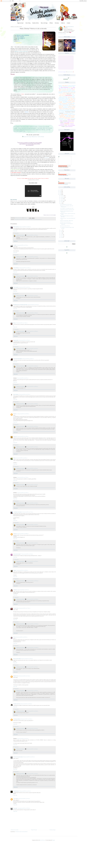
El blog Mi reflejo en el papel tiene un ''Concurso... (66, 224)
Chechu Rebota (16, 267)
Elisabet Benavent (64, 96)
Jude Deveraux (64, 103)
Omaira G (15, 436)
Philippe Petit (71, 113)
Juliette (14, 570)
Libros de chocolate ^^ (17, 554)
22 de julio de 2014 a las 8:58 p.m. (32, 403)
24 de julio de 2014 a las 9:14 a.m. (24, 798)
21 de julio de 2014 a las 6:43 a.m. (33, 304)
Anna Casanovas (70, 86)
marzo (61, 234)
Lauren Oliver (61, 106)
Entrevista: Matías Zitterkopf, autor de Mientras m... (66, 211)
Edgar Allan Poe (62, 95)
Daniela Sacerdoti (66, 92)
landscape (72, 122)
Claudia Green (15, 608)
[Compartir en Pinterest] (34, 218)
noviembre (62, 197)
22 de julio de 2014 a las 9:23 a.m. (21, 637)
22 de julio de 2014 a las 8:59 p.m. (32, 426)
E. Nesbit (73, 94)
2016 (60, 191)
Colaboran (63, 22)
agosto (61, 201)
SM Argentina (61, 115)
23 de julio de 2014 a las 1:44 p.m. (32, 773)
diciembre (62, 195)
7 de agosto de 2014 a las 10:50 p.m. (24, 808)
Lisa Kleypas (70, 106)
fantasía (15, 219)
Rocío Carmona (69, 114)
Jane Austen (70, 100)
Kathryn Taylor (71, 104)
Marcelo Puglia (65, 107)
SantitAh (14, 245)
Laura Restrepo (73, 105)
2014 (60, 194)
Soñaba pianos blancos (20, 235)
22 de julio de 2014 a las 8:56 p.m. (32, 386)
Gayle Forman (72, 98)
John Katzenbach (69, 102)
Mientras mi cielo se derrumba (27, 219)
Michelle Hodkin (67, 109)
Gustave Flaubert (61, 99)
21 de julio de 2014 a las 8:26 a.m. (28, 358)
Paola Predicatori (66, 113)
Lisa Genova (65, 106)
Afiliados (51, 22)
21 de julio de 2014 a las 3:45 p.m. (32, 276)
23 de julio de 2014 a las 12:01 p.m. (29, 756)
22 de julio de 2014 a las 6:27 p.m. (23, 738)
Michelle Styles (72, 109)
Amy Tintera (60, 86)
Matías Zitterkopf (19, 219)
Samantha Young (71, 115)
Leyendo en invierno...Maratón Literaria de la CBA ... (67, 214)
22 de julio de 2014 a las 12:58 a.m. (22, 570)
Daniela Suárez (72, 92)
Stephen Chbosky (68, 116)
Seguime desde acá (70, 71)
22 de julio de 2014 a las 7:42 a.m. (24, 608)
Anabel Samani (16, 791)
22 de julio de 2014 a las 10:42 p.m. (32, 599)
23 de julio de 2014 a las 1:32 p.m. (32, 728)
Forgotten (47, 157)
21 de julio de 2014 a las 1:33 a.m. (22, 245)
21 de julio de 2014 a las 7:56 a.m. (24, 340)
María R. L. (15, 413)
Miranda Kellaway (61, 110)
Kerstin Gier (61, 105)
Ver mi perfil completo (62, 33)
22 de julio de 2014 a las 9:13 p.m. (32, 446)
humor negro (66, 122)
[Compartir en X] (31, 218)
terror (65, 125)
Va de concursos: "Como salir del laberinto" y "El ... (67, 219)
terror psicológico (71, 125)
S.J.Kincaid (73, 114)
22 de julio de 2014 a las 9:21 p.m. (32, 468)
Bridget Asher (69, 88)
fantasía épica (71, 121)
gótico (61, 122)
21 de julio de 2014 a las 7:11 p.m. (27, 512)
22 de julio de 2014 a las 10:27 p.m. (32, 580)
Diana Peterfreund (63, 94)
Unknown (15, 533)
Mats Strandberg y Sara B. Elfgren (68, 108)
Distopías (69, 94)
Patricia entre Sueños (17, 658)
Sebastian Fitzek (62, 116)
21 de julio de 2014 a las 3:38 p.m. (32, 235)
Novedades (68, 112)
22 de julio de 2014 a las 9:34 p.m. (32, 561)
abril (61, 233)
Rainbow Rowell (64, 114)
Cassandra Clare (65, 89)
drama (73, 119)
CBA (72, 88)
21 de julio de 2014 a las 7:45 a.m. (22, 322)
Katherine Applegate (65, 104)
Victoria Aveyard (67, 118)
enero (61, 237)
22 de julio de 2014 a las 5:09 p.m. (26, 703)
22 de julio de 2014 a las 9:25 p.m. (32, 524)
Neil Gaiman (71, 110)
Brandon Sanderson (63, 88)
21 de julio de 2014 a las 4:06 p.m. (23, 492)
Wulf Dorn (65, 119)
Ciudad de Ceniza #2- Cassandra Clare (67, 209)
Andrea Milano (65, 86)
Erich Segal (65, 97)
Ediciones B (68, 95)
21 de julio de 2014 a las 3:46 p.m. (32, 295)
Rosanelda (15, 808)
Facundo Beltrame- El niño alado (66, 204)
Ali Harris (69, 85)
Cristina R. (15, 589)
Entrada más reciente (14, 829)
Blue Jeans (70, 87)
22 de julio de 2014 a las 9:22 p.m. (32, 484)
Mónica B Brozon (66, 110)
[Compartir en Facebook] (32, 218)
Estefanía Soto (15, 675)
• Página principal (20, 22)
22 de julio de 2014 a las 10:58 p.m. (33, 647)
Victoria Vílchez (73, 118)
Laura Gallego (68, 105)
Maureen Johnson (62, 109)
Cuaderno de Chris (16, 703)
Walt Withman (61, 119)
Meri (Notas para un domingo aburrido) (20, 304)
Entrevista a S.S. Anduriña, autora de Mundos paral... (66, 206)
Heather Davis (66, 99)
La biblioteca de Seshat (17, 512)
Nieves (14, 457)
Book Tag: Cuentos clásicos (65, 225)
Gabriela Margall (67, 98)
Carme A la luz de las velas (18, 756)
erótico (61, 121)
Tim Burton (72, 117)
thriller (63, 126)
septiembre (62, 200)
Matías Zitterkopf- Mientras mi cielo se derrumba (66, 216)
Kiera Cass (64, 105)
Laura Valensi (15, 798)
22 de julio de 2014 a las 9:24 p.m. (32, 503)
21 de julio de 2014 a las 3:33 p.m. (23, 477)
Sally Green (66, 115)
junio (61, 230)
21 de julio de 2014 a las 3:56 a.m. (25, 267)
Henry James (71, 99)
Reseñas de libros (35, 22)
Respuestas (17, 233)
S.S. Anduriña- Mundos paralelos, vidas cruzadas (67, 228)
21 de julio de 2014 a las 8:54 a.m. (23, 378)
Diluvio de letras (16, 226)
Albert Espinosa (65, 85)
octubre (61, 198)
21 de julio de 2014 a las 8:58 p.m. (23, 533)
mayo (61, 231)
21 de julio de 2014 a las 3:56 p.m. (32, 331)
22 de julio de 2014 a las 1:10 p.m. (24, 675)
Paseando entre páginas (17, 358)
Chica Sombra (15, 287)
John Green (64, 102)
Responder (15, 230)
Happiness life (15, 340)
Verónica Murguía (61, 118)
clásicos (69, 119)
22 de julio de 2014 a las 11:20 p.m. (32, 690)
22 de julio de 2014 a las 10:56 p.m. (33, 623)
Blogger (53, 840)
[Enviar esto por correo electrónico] (29, 218)
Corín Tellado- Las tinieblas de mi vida (66, 208)
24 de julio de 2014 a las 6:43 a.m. (25, 791)
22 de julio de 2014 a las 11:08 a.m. (27, 658)
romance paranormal (38, 219)
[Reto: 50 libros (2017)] (64, 164)
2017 (60, 190)
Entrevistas (57, 22)
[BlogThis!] (30, 218)
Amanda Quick (73, 85)
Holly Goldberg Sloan (64, 100)
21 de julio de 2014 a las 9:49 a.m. (24, 394)
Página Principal (34, 829)
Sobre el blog (27, 22)
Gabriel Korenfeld (62, 98)
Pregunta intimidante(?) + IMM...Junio (66, 220)
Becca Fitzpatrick (64, 87)
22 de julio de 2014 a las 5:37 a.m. (23, 589)
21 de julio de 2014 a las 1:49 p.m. (23, 436)
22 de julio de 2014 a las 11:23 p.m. (32, 711)
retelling (62, 123)
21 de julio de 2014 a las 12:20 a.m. (25, 226)
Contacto (68, 22)
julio (61, 203)
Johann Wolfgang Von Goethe (67, 101)
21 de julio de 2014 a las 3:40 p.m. (32, 256)
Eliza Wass (72, 96)
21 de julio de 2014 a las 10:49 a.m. (23, 413)
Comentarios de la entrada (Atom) (21, 831)
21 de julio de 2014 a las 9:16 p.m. (27, 554)
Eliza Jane (69, 96)
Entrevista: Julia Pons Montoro (65, 222)
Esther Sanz (70, 97)
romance (33, 219)
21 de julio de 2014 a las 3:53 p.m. (32, 312)
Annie (14, 637)
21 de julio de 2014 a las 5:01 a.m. (24, 287)
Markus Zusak (69, 107)
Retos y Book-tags (44, 22)
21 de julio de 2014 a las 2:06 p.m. (21, 457)
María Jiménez (15, 394)
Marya (14, 322)
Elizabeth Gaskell (61, 97)
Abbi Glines (60, 85)
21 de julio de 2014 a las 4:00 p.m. (32, 348)
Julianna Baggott (69, 103)
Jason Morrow (42, 840)
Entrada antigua (52, 829)
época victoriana (68, 126)
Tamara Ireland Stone (66, 117)
